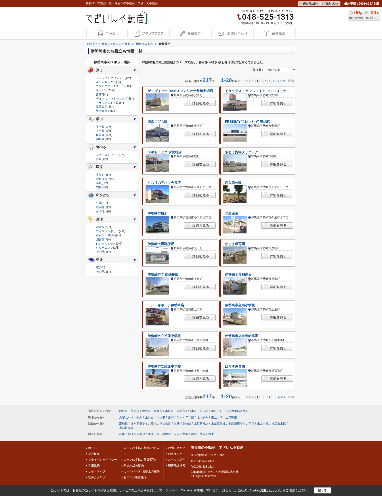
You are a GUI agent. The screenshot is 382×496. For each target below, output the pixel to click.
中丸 (139, 417)
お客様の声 (175, 454)
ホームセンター (106, 82)
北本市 (192, 411)
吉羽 (171, 417)
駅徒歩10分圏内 (134, 465)
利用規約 (94, 465)
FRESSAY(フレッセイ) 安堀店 (247, 121)
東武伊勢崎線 (182, 423)
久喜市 (158, 411)
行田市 (224, 411)
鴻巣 (211, 434)
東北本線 (263, 423)
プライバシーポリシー (102, 459)
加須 (194, 434)
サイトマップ (96, 471)
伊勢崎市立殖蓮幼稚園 (241, 336)
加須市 (135, 411)
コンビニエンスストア (110, 86)
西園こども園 (158, 121)
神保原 (132, 434)
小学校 (100, 126)
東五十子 (217, 417)
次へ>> (281, 80)
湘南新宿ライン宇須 (241, 423)
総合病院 (101, 179)
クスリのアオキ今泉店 (164, 182)
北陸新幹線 (201, 423)
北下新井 (202, 417)
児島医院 (231, 213)
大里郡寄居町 (239, 411)
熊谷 (202, 434)
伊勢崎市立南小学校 (240, 305)
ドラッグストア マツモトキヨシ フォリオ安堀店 (260, 91)
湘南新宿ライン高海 (144, 423)
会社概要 (94, 454)
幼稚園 (100, 139)
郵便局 (100, 227)
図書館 (100, 239)
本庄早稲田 (164, 434)
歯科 (99, 183)
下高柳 (161, 417)
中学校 (100, 130)
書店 (99, 94)
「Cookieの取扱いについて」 (265, 490)
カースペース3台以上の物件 (142, 471)
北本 (185, 434)
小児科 (100, 174)
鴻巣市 (181, 411)
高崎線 (123, 423)
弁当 (99, 159)
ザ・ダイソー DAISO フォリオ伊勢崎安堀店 (180, 91)
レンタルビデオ (106, 243)
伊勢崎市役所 (158, 213)
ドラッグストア (106, 102)
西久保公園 (233, 182)
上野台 (149, 417)
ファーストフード (107, 155)
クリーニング (104, 247)
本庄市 (169, 411)
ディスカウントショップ (112, 98)
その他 (100, 211)
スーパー (101, 90)
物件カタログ (96, 477)
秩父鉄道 (165, 423)
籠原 (142, 434)
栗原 (179, 417)
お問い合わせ (176, 448)
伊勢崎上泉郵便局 (238, 274)
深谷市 (146, 411)
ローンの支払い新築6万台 (140, 459)
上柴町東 (231, 417)
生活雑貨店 (103, 111)
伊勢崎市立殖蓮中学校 (164, 366)
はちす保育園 (235, 366)
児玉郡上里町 (208, 411)
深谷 (177, 434)
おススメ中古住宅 (135, 477)
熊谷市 (123, 411)
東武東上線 (278, 423)
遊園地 (100, 207)
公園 (99, 203)
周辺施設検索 (176, 465)
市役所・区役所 (106, 235)
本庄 (151, 434)
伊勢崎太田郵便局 (161, 244)
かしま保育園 (235, 244)
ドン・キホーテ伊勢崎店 (166, 305)
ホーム (92, 448)
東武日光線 (126, 427)
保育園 (100, 135)
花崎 (122, 434)
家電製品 (101, 106)
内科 (99, 187)
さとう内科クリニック (241, 152)
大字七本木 (126, 417)
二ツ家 (189, 417)
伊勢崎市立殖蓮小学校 (164, 336)
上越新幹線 (218, 423)
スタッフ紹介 (176, 459)
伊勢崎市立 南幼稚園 (163, 274)
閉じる (322, 490)
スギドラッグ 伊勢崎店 (165, 152)
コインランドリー (107, 231)
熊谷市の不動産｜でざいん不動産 (217, 447)
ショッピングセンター (110, 78)
